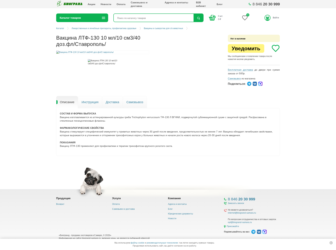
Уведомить (246, 48)
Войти (276, 17)
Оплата (121, 4)
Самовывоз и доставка (139, 4)
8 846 (266, 4)
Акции (91, 4)
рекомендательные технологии (162, 243)
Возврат (60, 204)
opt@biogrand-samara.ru (240, 222)
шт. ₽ (220, 17)
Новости (106, 4)
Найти (198, 18)
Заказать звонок (236, 203)
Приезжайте (233, 226)
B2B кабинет (201, 4)
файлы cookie (137, 243)
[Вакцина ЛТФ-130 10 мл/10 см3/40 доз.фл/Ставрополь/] (103, 62)
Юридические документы (180, 214)
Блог (220, 4)
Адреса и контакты (176, 2)
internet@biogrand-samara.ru (242, 213)
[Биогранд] (69, 4)
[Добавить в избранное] (275, 48)
